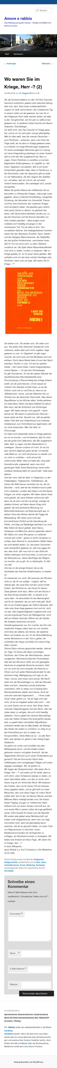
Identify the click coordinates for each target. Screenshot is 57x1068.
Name (14, 953)
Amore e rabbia (18, 18)
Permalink (8, 870)
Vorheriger (10, 63)
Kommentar (16, 913)
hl (38, 93)
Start (7, 54)
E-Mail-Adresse (18, 968)
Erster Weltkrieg (27, 865)
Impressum (18, 54)
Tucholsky (40, 865)
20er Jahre (41, 862)
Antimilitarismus (11, 865)
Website (13, 984)
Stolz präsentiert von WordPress (28, 1062)
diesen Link (26, 1043)
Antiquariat (39, 859)
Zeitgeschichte (11, 862)
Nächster (47, 63)
